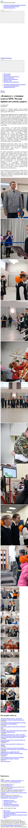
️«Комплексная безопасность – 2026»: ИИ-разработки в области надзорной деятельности (12, 719)
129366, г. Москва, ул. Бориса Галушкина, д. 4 (12, 780)
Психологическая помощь (10, 801)
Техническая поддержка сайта (11, 805)
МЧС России (7, 810)
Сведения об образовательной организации (15, 5)
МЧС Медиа (7, 816)
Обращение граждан (9, 800)
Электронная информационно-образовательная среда (11, 7)
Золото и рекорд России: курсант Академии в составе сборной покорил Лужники (12, 758)
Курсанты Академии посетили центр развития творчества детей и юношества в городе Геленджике (14, 748)
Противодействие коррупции (11, 804)
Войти (5, 817)
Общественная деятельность (11, 79)
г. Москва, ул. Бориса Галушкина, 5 (16, 789)
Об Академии (7, 74)
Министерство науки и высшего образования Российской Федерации (15, 812)
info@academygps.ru (16, 781)
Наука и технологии (9, 78)
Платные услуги (8, 80)
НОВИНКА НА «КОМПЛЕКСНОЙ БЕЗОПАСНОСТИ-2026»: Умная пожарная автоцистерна (12, 753)
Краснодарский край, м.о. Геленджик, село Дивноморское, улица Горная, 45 (11, 797)
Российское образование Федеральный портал (15, 814)
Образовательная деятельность (11, 76)
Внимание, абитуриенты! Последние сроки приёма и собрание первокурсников (14, 731)
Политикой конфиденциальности (12, 825)
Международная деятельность (11, 82)
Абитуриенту (7, 75)
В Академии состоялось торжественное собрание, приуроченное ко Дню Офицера (13, 723)
